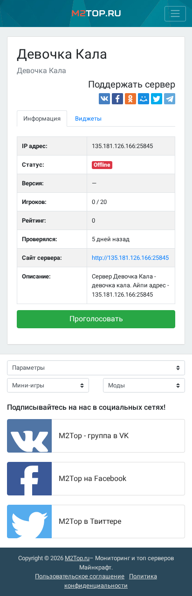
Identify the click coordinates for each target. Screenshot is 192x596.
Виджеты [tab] (88, 118)
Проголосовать (96, 318)
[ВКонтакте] (104, 98)
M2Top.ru (77, 558)
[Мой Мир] (143, 98)
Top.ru (96, 13)
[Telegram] (169, 98)
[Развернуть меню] (175, 13)
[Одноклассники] (130, 98)
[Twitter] (156, 98)
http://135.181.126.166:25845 (130, 257)
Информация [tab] (42, 118)
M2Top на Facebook (92, 478)
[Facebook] (117, 98)
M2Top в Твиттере (90, 521)
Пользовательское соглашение (79, 576)
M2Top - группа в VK (94, 435)
